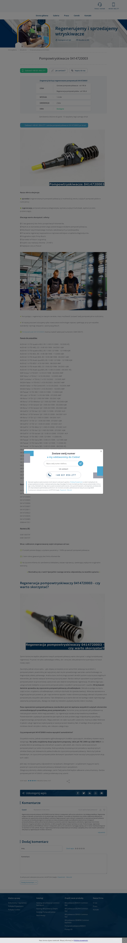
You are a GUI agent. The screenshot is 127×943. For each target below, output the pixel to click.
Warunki (69, 490)
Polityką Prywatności (76, 482)
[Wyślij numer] (80, 463)
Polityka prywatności (81, 940)
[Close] (101, 451)
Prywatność (63, 490)
